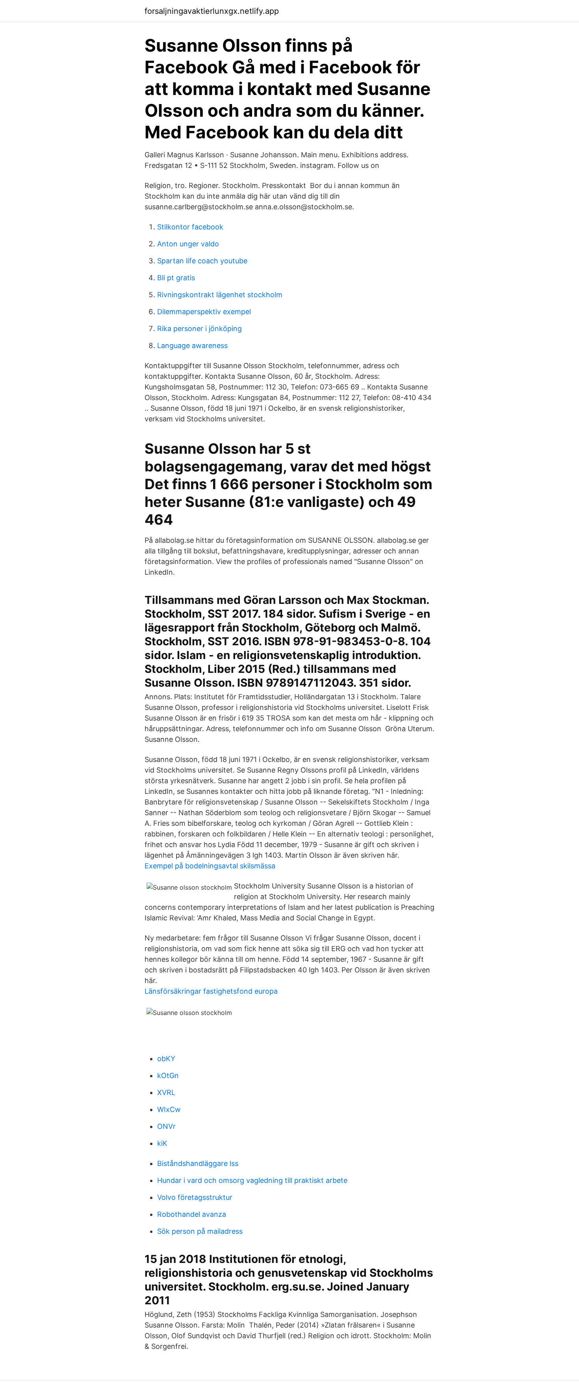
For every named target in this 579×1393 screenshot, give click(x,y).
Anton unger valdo (188, 244)
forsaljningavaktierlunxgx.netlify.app (212, 11)
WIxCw (169, 1109)
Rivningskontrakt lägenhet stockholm (219, 295)
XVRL (166, 1092)
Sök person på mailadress (200, 1231)
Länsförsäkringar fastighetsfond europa (211, 991)
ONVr (166, 1126)
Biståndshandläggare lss (197, 1163)
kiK (162, 1143)
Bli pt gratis (176, 278)
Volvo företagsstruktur (194, 1197)
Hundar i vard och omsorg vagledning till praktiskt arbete (252, 1180)
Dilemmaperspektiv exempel (204, 311)
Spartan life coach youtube (202, 261)
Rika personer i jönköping (199, 328)
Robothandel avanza (191, 1214)
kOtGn (168, 1075)
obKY (166, 1058)
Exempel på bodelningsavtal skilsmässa (210, 866)
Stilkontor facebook (190, 227)
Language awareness (192, 345)
